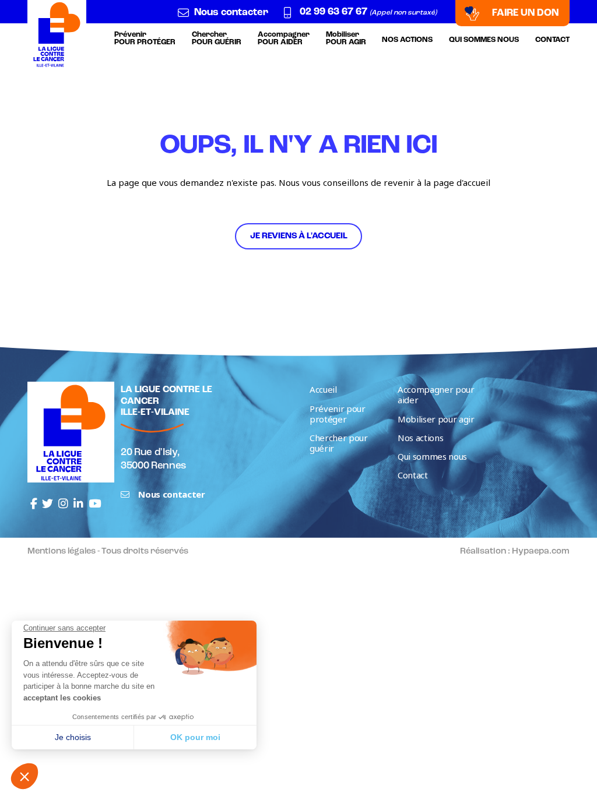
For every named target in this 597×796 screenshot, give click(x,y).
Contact (552, 40)
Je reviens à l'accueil (298, 236)
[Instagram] (63, 503)
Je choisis (73, 737)
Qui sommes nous (484, 40)
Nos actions (407, 40)
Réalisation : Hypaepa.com (515, 551)
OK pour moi (195, 737)
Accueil (323, 389)
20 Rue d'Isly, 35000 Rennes (153, 459)
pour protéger (144, 38)
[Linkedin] (78, 503)
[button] (24, 776)
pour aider (284, 38)
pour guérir (216, 38)
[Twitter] (47, 503)
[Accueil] (56, 34)
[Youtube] (95, 503)
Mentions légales (61, 551)
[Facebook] (33, 503)
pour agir (346, 38)
